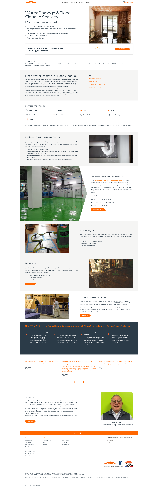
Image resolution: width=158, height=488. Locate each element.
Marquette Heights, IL (96, 64)
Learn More (30, 284)
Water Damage (28, 440)
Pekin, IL (105, 64)
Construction (28, 449)
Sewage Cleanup (29, 125)
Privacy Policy (65, 442)
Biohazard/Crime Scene (39, 125)
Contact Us (88, 2)
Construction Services (95, 87)
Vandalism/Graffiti (127, 125)
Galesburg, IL (34, 64)
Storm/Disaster (28, 446)
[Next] (84, 382)
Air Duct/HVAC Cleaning (62, 125)
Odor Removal (107, 125)
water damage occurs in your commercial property (108, 180)
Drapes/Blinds (101, 125)
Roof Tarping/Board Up (117, 125)
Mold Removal (93, 81)
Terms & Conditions (66, 440)
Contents (27, 127)
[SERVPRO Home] (31, 2)
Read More (30, 421)
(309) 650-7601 (128, 3)
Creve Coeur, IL (86, 64)
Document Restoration (92, 125)
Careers (45, 442)
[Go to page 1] (77, 382)
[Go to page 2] (79, 382)
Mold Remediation (29, 444)
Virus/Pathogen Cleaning (50, 125)
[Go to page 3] (80, 382)
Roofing (27, 458)
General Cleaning (29, 455)
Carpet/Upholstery (73, 125)
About (81, 2)
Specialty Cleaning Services (97, 84)
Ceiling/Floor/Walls (82, 125)
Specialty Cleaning (29, 453)
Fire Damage (28, 442)
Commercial (73, 2)
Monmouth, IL (78, 64)
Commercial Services (95, 78)
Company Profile (47, 440)
